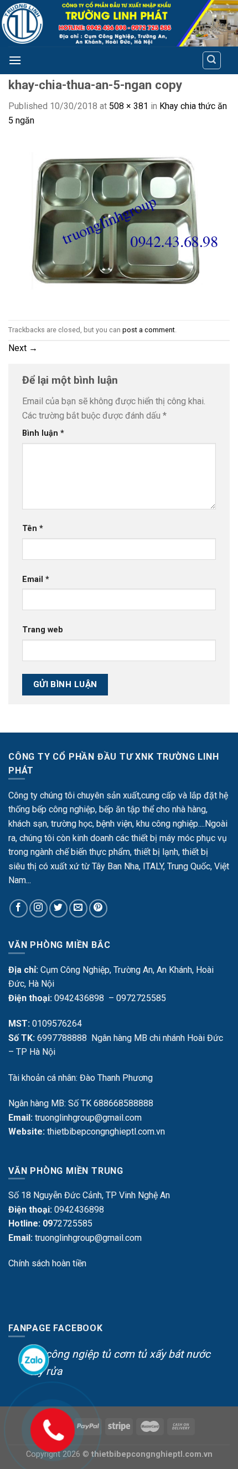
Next (23, 348)
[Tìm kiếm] (212, 60)
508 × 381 (128, 106)
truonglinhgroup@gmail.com (88, 1117)
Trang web (42, 630)
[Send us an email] (78, 908)
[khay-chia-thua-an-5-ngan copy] (119, 223)
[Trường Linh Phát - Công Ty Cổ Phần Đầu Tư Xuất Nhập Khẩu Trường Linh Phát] (119, 23)
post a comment (148, 330)
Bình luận (43, 433)
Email (35, 579)
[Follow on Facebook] (18, 908)
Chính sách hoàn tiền (47, 1263)
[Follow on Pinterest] (98, 908)
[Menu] (15, 60)
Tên (32, 528)
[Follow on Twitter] (58, 908)
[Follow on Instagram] (38, 908)
